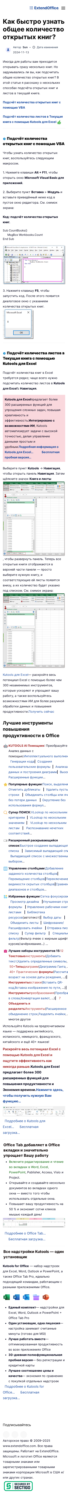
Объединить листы (24, 923)
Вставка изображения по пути (37, 987)
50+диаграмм (23, 966)
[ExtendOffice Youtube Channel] (23, 1434)
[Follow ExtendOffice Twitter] (15, 1434)
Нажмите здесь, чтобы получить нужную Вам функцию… (33, 1095)
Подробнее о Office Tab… (25, 1233)
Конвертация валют (35, 998)
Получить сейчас (41, 711)
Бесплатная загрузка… (26, 1239)
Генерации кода (22, 761)
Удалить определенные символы (41, 961)
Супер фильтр (35, 933)
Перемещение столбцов (26, 879)
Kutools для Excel (15, 675)
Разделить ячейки (52, 1014)
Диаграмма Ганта (52, 966)
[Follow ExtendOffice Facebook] (6, 1434)
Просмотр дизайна (24, 901)
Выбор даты (52, 917)
